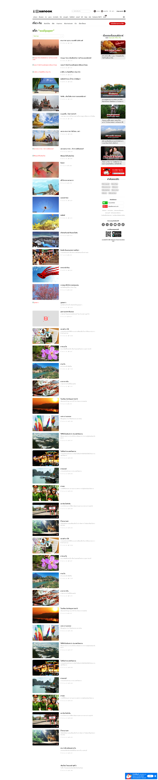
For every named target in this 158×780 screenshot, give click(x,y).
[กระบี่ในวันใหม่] (46, 770)
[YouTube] (115, 191)
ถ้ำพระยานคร (64, 440)
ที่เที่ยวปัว (104, 160)
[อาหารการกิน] (46, 307)
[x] (107, 191)
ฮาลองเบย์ (63, 388)
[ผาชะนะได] (46, 272)
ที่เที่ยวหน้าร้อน (112, 160)
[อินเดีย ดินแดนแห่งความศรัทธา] (46, 176)
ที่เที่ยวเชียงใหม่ (105, 157)
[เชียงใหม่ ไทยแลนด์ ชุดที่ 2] (40, 684)
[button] (155, 776)
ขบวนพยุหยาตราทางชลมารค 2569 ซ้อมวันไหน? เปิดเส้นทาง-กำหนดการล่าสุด (112, 68)
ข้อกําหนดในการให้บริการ (116, 180)
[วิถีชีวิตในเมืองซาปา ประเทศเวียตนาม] (46, 359)
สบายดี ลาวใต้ (64, 248)
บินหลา (62, 82)
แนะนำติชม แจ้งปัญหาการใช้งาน (119, 182)
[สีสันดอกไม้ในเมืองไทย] (39, 75)
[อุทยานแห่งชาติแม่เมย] (46, 237)
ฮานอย (62, 405)
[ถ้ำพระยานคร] (46, 447)
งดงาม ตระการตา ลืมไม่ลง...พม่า (70, 50)
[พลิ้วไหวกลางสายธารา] (46, 106)
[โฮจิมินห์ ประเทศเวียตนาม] (46, 377)
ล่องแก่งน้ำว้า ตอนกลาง (67, 746)
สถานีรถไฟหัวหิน (65, 423)
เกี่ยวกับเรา (104, 177)
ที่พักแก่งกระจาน (106, 154)
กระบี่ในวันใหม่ (64, 764)
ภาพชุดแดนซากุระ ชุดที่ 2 (68, 711)
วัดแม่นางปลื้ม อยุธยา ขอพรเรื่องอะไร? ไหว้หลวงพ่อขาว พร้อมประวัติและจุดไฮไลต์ (112, 89)
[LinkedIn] (119, 191)
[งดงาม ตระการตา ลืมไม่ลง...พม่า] (46, 57)
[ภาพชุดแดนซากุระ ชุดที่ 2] (46, 718)
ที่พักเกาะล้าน (115, 157)
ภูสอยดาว (63, 222)
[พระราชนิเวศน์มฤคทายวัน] (46, 674)
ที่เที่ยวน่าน (114, 154)
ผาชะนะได (63, 266)
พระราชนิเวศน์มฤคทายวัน (68, 667)
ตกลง (150, 775)
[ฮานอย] (46, 412)
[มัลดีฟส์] (46, 141)
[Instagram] (111, 191)
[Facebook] (103, 191)
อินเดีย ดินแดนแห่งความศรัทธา (69, 169)
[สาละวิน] (46, 290)
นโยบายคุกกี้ (107, 180)
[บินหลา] (46, 88)
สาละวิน (62, 283)
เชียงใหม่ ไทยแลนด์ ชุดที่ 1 (68, 694)
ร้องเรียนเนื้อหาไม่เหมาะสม (106, 182)
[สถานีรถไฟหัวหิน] (46, 429)
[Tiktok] (123, 191)
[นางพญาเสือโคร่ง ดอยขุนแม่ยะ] (46, 211)
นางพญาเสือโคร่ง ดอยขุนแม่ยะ (69, 204)
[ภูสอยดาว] (36, 221)
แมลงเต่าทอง (64, 117)
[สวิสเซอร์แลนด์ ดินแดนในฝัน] (46, 158)
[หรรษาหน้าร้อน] (46, 193)
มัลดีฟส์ (62, 134)
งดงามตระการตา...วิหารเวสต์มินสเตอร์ (72, 68)
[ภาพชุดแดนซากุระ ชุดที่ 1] (46, 735)
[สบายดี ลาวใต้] (46, 255)
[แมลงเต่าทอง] (46, 123)
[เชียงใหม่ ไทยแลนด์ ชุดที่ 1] (46, 700)
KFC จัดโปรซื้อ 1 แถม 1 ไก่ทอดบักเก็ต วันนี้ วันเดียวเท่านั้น (113, 24)
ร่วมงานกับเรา (110, 177)
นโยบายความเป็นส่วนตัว (118, 177)
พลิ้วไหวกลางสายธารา (67, 99)
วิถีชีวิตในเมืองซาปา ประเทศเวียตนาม (71, 353)
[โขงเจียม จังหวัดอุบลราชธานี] (46, 325)
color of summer (65, 335)
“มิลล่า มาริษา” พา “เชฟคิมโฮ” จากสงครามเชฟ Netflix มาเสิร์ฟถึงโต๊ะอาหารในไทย (112, 131)
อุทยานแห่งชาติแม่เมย (67, 231)
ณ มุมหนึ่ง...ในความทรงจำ (68, 33)
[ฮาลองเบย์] (46, 394)
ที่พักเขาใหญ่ (114, 151)
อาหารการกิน (64, 300)
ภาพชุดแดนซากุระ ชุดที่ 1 (68, 729)
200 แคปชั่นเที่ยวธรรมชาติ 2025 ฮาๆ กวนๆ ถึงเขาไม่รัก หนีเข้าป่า (112, 109)
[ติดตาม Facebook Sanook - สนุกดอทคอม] (113, 138)
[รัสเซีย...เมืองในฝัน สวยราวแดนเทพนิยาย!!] (46, 22)
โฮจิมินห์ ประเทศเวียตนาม (68, 370)
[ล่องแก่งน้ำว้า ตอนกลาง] (46, 753)
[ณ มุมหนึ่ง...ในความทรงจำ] (46, 39)
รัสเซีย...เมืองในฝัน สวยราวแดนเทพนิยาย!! (73, 15)
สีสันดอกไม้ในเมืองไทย (67, 75)
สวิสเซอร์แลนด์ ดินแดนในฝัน (69, 152)
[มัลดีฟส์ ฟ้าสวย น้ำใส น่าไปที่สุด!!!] (46, 5)
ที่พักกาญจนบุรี (105, 151)
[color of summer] (46, 342)
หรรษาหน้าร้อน (65, 187)
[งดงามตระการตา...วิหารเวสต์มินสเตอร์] (43, 67)
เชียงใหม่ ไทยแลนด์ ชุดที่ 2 (68, 685)
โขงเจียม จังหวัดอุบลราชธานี (69, 318)
